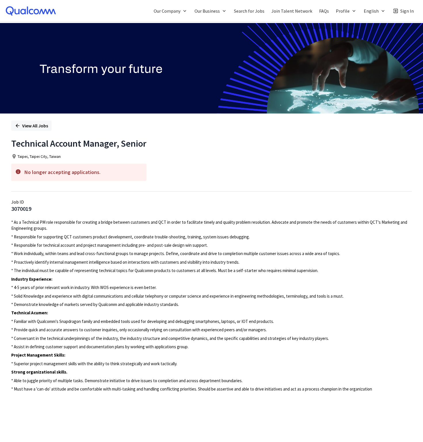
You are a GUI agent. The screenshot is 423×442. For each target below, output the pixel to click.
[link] (31, 10)
